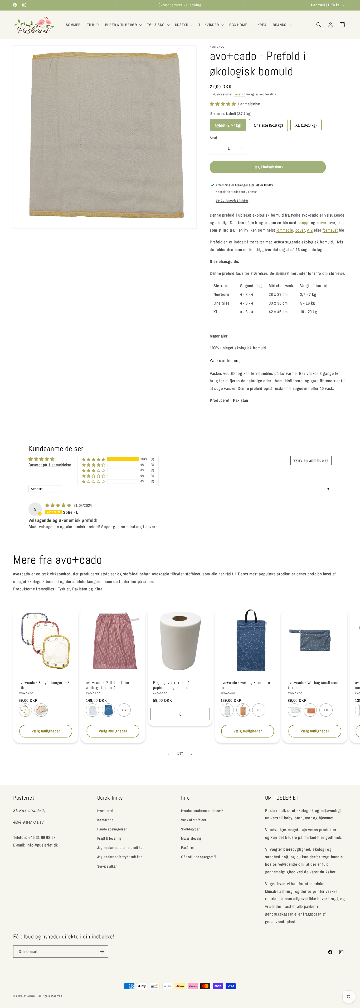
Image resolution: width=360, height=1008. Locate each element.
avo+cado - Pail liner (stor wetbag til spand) (107, 685)
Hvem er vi (105, 810)
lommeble (284, 230)
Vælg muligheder (46, 731)
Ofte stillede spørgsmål (198, 856)
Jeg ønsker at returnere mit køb (121, 847)
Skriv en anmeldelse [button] (311, 460)
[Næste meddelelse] (245, 5)
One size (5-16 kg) (268, 123)
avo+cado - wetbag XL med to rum (245, 685)
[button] (123, 24)
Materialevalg (191, 838)
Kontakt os (105, 819)
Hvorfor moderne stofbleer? (202, 810)
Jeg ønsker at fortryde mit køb (120, 856)
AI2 (310, 230)
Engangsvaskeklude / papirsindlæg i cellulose (173, 685)
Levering (240, 94)
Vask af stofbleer (193, 819)
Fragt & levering (109, 838)
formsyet (330, 230)
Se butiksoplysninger (232, 200)
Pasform (187, 847)
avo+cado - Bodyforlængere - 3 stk (44, 685)
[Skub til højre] (191, 754)
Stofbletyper (190, 828)
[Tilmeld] (102, 951)
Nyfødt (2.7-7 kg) (228, 123)
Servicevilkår (107, 866)
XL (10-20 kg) (306, 123)
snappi (304, 223)
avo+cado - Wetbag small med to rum (313, 685)
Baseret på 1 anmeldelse (49, 465)
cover (322, 223)
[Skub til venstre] (168, 754)
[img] (58, 505)
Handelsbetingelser (112, 828)
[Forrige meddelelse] (115, 5)
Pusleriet (30, 996)
